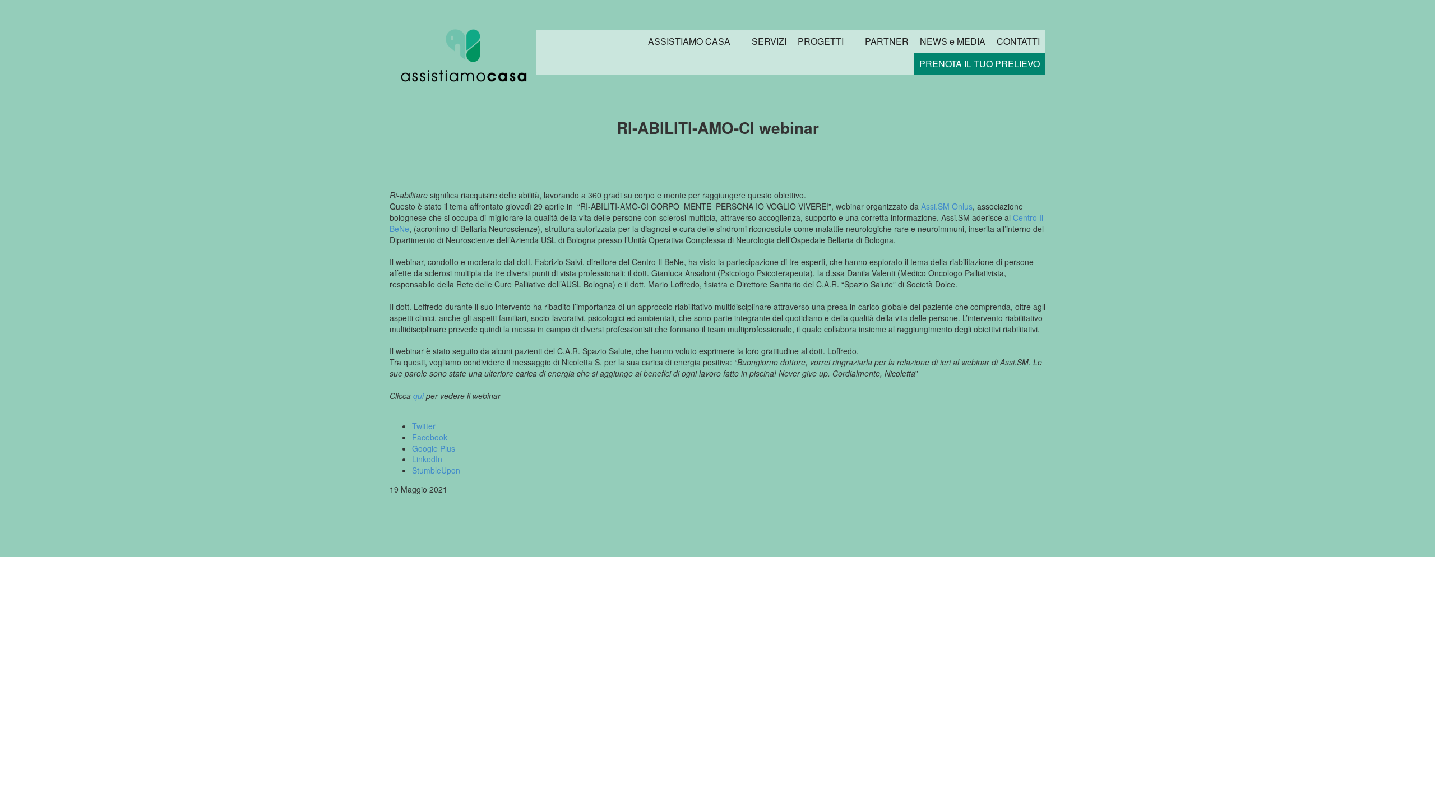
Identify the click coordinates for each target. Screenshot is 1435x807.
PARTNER (887, 41)
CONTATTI (1018, 41)
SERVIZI (769, 41)
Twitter (424, 426)
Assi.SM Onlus (947, 206)
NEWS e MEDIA (952, 41)
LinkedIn (427, 459)
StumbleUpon (436, 470)
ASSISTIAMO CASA (689, 41)
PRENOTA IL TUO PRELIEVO (979, 63)
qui (418, 395)
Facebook (429, 437)
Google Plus (433, 448)
